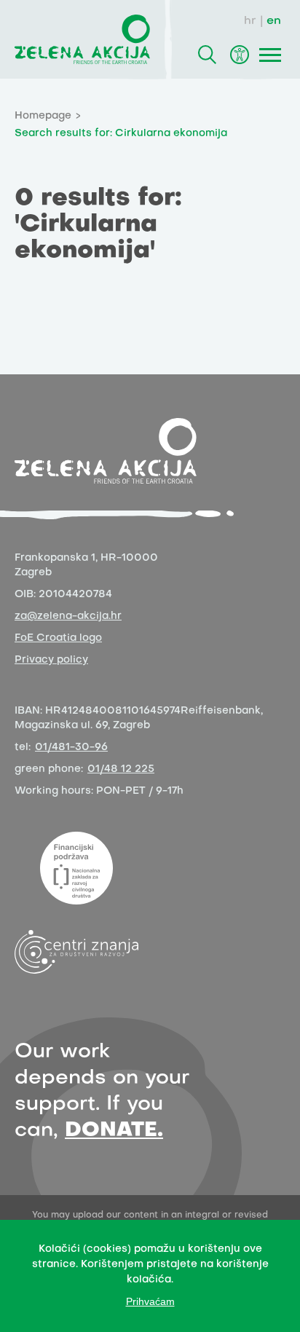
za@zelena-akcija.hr (68, 616)
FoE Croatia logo (58, 638)
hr (250, 21)
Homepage (43, 116)
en (274, 21)
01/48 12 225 (120, 769)
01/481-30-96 (71, 747)
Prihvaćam (150, 1301)
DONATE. (114, 1130)
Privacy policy (51, 660)
